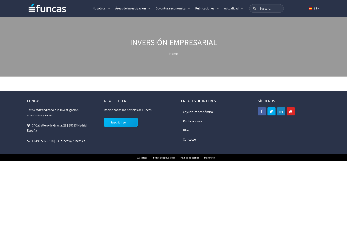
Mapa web (209, 157)
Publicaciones (204, 8)
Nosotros (99, 8)
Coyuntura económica (171, 8)
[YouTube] (291, 111)
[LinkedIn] (281, 111)
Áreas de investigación (130, 8)
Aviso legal (142, 157)
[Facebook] (262, 111)
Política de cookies (190, 157)
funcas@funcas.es (73, 141)
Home (173, 54)
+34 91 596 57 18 (43, 141)
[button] (254, 8)
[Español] (313, 8)
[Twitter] (271, 111)
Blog (186, 130)
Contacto (189, 139)
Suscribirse (118, 122)
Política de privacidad (164, 157)
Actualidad (231, 8)
